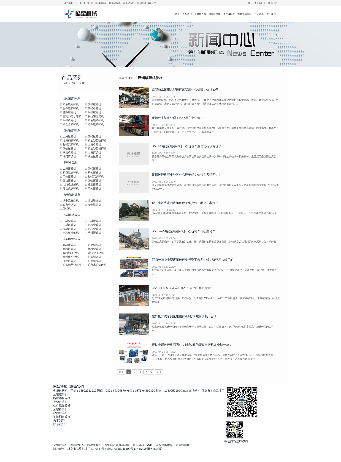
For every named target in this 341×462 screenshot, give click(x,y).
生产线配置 (229, 14)
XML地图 (156, 448)
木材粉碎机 (69, 220)
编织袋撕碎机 (96, 252)
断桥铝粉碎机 (71, 104)
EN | (248, 3)
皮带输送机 (94, 204)
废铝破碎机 (94, 104)
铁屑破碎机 (94, 156)
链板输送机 (94, 200)
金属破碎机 (69, 136)
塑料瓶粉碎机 (71, 256)
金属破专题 (200, 14)
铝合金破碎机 (71, 124)
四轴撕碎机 (69, 176)
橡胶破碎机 (69, 260)
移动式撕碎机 (71, 188)
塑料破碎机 (69, 248)
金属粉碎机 (94, 144)
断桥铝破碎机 (96, 120)
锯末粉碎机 (94, 224)
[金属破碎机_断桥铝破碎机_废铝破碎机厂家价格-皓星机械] (85, 14)
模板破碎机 (69, 228)
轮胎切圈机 (94, 260)
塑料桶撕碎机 (71, 252)
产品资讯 (259, 14)
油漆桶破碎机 (71, 140)
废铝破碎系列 (71, 98)
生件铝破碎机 (71, 108)
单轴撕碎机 (94, 188)
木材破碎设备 (71, 214)
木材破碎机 (69, 224)
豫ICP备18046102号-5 (121, 448)
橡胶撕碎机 (94, 184)
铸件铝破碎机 (96, 124)
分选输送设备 (71, 194)
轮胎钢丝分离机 (72, 264)
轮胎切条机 (94, 256)
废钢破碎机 (94, 136)
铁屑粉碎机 (69, 152)
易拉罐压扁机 (96, 116)
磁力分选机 (69, 204)
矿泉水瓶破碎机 (97, 264)
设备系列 (187, 14)
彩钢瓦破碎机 (71, 144)
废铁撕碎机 (94, 180)
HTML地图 (143, 448)
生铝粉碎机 (69, 120)
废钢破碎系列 (71, 130)
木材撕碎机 (94, 220)
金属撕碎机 (69, 168)
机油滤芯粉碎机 (97, 148)
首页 (177, 14)
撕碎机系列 (70, 162)
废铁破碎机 (69, 148)
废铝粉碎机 (94, 108)
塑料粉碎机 (94, 248)
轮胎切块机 (94, 244)
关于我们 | (260, 3)
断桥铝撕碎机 (71, 172)
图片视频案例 (244, 14)
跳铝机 (67, 208)
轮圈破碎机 (69, 112)
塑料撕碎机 (94, 232)
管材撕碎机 (69, 244)
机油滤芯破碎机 (97, 140)
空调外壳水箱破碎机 (74, 116)
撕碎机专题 (214, 14)
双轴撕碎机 (94, 172)
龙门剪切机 (69, 156)
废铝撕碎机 (94, 168)
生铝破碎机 (94, 112)
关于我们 (271, 14)
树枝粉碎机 (94, 228)
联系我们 (272, 3)
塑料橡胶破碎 (71, 238)
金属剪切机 (94, 152)
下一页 (149, 371)
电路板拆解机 (71, 184)
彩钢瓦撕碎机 (96, 176)
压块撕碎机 (69, 180)
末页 (159, 371)
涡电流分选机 (71, 200)
